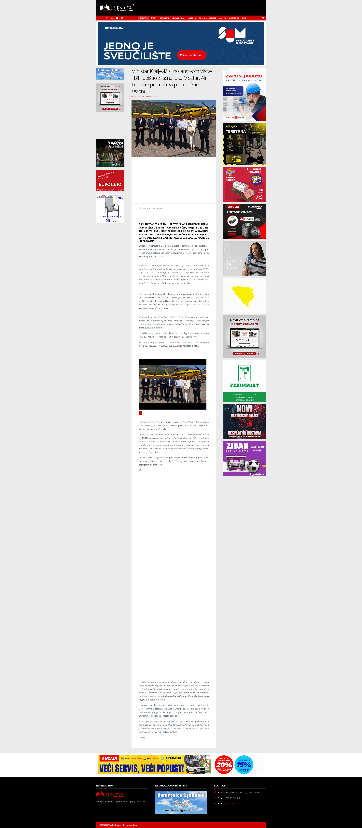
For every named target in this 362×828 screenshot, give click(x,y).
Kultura (192, 18)
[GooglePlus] (107, 18)
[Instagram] (117, 18)
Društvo (144, 18)
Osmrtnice (234, 18)
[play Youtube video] (140, 413)
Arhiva (222, 18)
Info (244, 18)
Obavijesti (164, 18)
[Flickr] (112, 18)
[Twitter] (121, 18)
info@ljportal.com (232, 803)
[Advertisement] (174, 180)
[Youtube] (126, 18)
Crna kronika (178, 18)
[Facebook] (102, 18)
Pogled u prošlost (207, 18)
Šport (153, 18)
